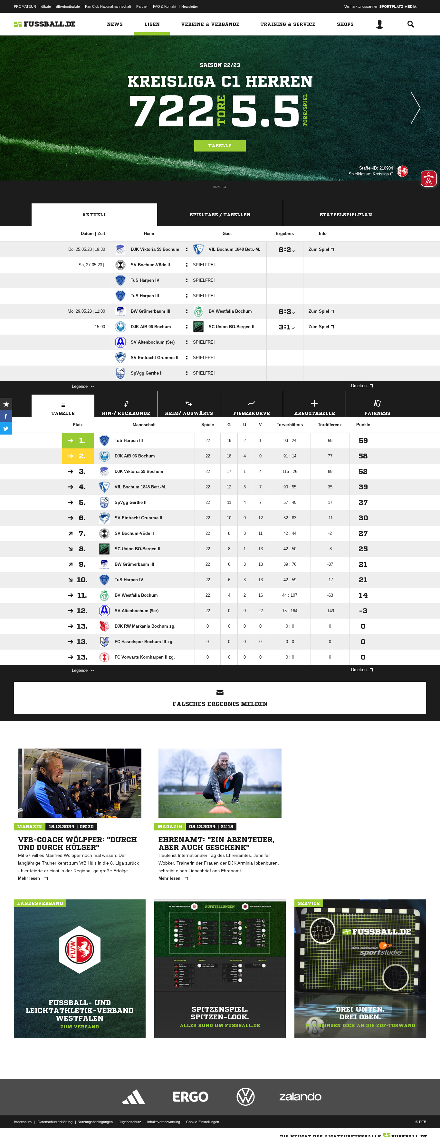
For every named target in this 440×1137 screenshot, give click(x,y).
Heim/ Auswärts (189, 413)
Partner (142, 6)
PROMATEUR (25, 6)
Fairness (377, 413)
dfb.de (46, 6)
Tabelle (220, 145)
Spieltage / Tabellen (220, 214)
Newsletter (189, 6)
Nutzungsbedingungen (95, 1122)
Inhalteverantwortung (163, 1122)
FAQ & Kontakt (164, 6)
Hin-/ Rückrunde (126, 413)
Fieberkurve (251, 413)
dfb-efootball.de (68, 6)
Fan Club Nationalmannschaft (108, 6)
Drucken (359, 385)
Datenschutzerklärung (55, 1122)
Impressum (23, 1122)
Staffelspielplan (346, 214)
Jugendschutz (130, 1122)
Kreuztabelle (314, 413)
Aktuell (94, 214)
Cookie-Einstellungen (202, 1122)
